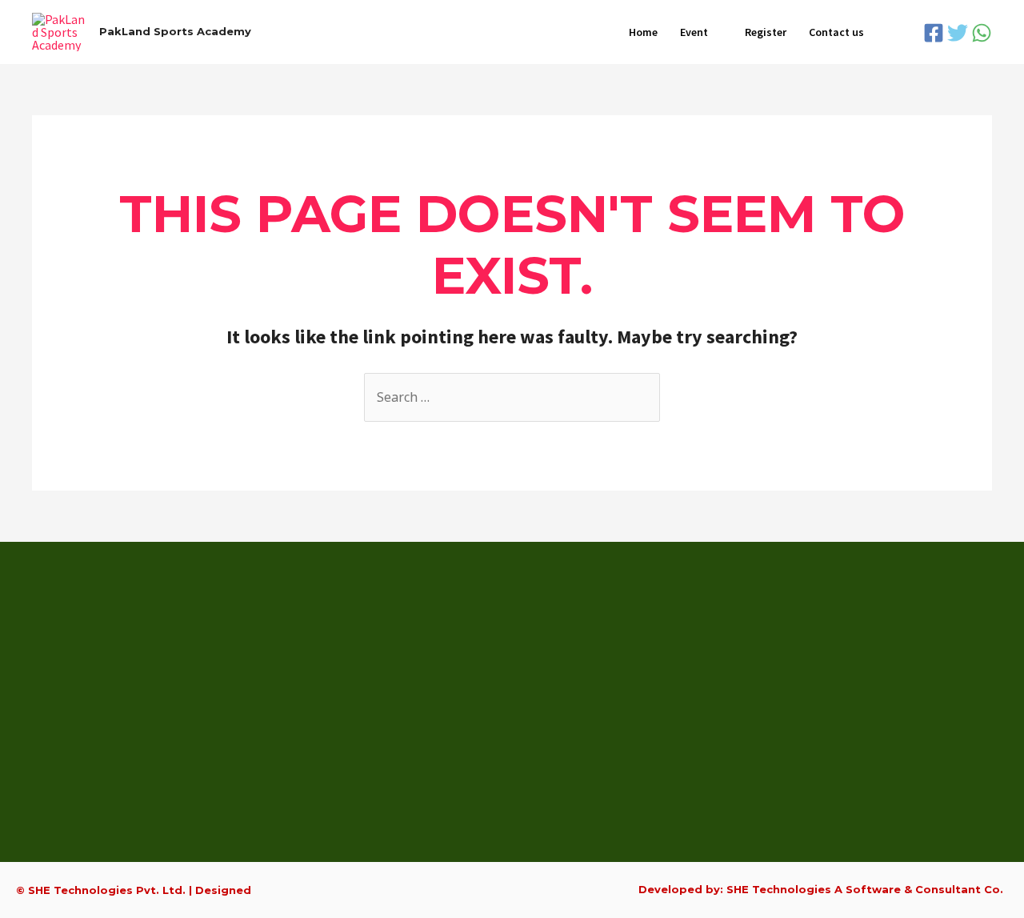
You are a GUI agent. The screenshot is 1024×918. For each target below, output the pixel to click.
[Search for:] (512, 397)
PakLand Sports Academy (175, 31)
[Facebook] (933, 32)
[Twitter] (957, 32)
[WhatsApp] (981, 32)
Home (643, 32)
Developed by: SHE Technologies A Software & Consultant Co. (820, 889)
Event (694, 32)
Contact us (836, 32)
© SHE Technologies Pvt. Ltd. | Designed (133, 890)
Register (765, 32)
